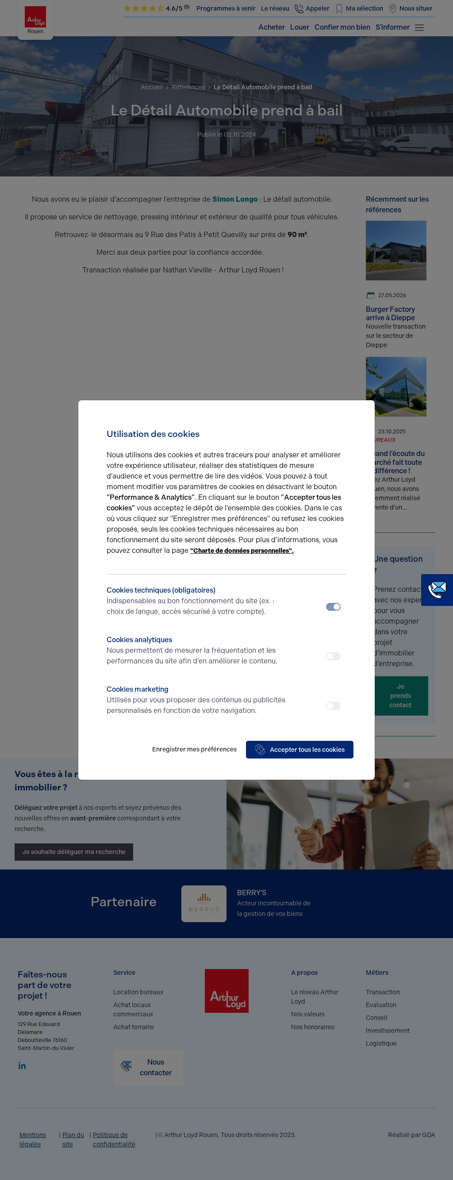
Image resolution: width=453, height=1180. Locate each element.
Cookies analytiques (192, 650)
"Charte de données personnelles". (242, 551)
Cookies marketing (196, 700)
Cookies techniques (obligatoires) (190, 601)
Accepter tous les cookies (307, 750)
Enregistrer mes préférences (194, 749)
